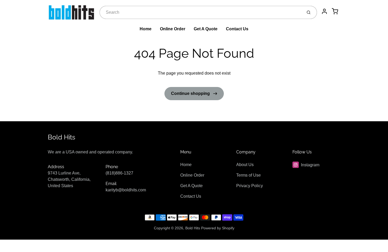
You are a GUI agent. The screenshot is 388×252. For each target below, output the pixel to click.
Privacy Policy (249, 185)
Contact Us (237, 29)
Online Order (172, 29)
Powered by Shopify (217, 228)
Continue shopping (191, 93)
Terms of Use (248, 175)
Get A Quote (205, 29)
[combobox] (200, 12)
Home (146, 29)
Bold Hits (61, 137)
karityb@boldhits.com (126, 190)
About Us (245, 164)
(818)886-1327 (119, 173)
